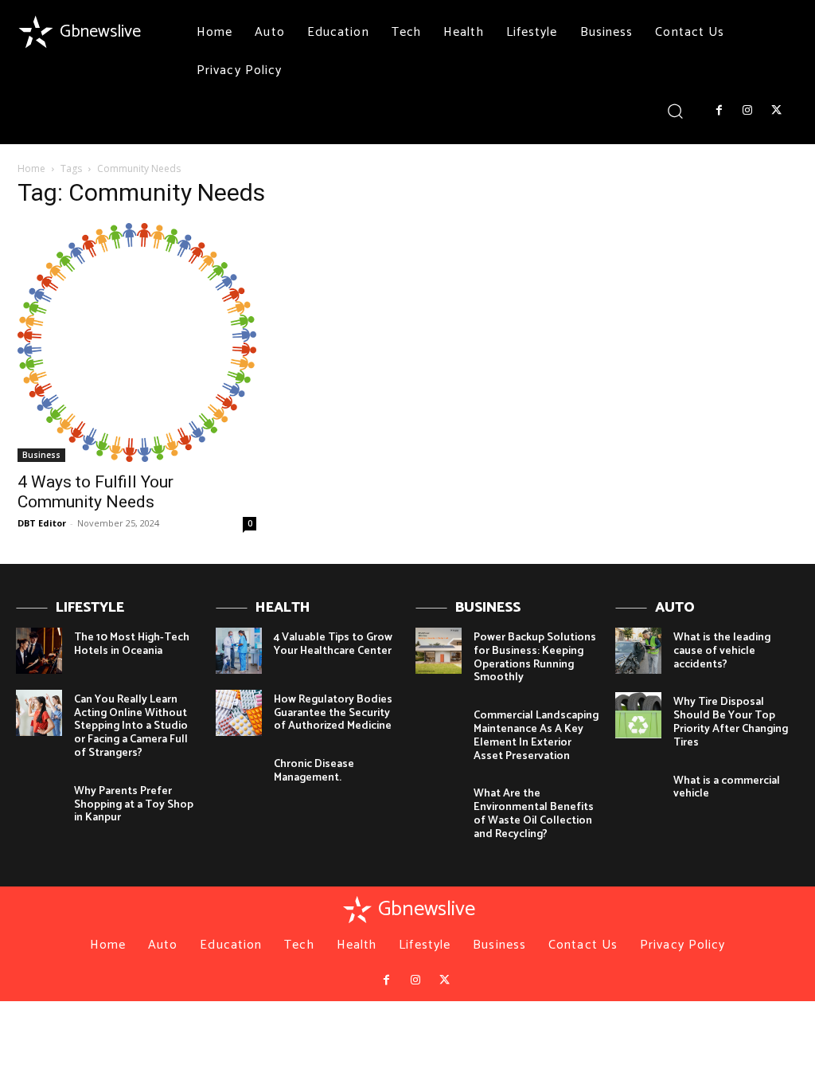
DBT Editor (42, 523)
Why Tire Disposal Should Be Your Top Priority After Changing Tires (730, 722)
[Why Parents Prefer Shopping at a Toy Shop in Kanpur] (39, 804)
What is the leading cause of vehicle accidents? (721, 651)
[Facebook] (718, 110)
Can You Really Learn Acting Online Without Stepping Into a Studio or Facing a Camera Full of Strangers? (131, 726)
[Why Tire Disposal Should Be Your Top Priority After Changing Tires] (638, 715)
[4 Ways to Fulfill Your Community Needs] (137, 342)
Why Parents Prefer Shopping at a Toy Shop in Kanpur (133, 805)
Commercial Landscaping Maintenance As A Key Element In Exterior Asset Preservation (536, 735)
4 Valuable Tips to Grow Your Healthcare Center (333, 644)
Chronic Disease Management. (314, 771)
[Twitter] (776, 110)
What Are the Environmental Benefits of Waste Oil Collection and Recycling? (534, 814)
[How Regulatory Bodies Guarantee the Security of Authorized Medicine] (239, 713)
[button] (675, 110)
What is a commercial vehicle (726, 788)
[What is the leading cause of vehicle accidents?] (638, 651)
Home (31, 168)
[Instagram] (747, 110)
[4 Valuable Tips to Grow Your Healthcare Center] (239, 651)
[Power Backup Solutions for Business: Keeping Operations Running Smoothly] (438, 651)
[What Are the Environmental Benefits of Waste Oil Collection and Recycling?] (438, 807)
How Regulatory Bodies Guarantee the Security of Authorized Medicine (333, 713)
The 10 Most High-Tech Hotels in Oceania (131, 644)
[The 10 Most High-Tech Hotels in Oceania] (39, 651)
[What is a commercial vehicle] (638, 794)
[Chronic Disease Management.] (239, 777)
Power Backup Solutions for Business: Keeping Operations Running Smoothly (535, 657)
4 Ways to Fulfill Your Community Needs (96, 491)
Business (41, 454)
